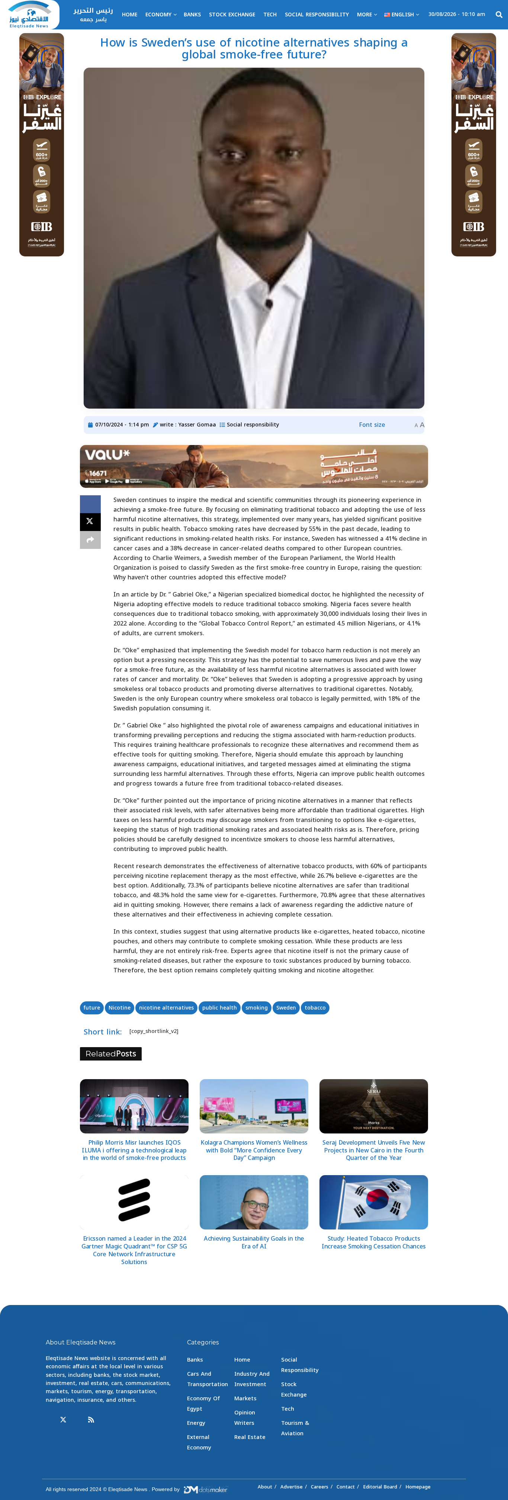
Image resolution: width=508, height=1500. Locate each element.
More (364, 15)
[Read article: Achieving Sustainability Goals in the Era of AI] (254, 1202)
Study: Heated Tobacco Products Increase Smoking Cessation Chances (374, 1242)
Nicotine (120, 1008)
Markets (245, 1398)
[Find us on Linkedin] (77, 1420)
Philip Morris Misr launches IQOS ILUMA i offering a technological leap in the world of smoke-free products (134, 1150)
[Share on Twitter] (90, 522)
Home (129, 15)
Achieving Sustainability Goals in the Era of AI (254, 1242)
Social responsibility (317, 15)
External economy (199, 1442)
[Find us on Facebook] (49, 1420)
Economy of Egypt (203, 1403)
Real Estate (250, 1437)
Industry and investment (252, 1379)
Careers (319, 1486)
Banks (192, 15)
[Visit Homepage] (30, 15)
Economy (158, 15)
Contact (346, 1486)
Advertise (291, 1486)
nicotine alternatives (166, 1008)
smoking (256, 1008)
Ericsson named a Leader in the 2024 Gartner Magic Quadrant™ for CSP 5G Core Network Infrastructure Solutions (134, 1250)
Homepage (418, 1486)
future (92, 1008)
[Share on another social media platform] (90, 540)
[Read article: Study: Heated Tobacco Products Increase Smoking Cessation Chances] (373, 1202)
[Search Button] (499, 15)
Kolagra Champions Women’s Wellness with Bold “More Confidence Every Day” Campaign (254, 1150)
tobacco (315, 1008)
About (265, 1486)
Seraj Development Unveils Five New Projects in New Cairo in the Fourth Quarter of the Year (373, 1150)
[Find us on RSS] (91, 1420)
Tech (270, 15)
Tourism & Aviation (295, 1428)
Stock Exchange (232, 15)
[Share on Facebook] (90, 504)
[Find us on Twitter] (63, 1420)
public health (219, 1008)
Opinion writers (244, 1417)
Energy (196, 1423)
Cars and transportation (207, 1379)
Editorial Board (380, 1486)
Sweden (286, 1008)
